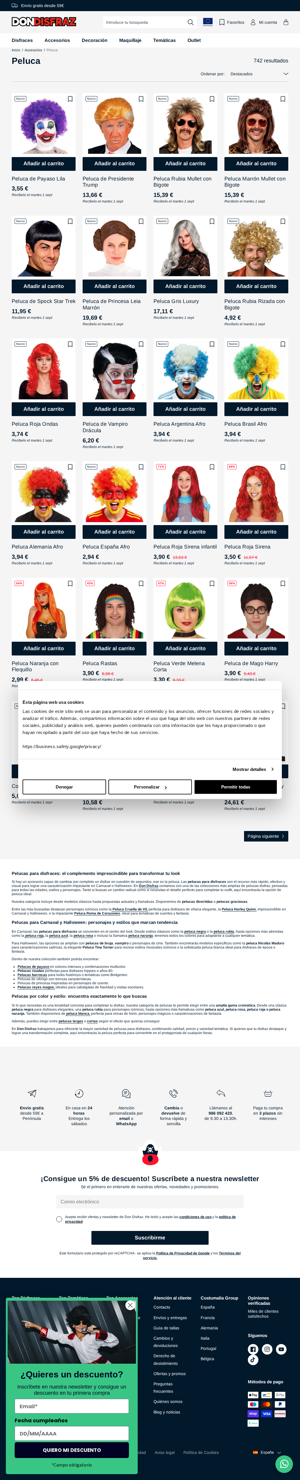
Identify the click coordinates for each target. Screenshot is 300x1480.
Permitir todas (235, 786)
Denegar (64, 786)
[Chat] (284, 1464)
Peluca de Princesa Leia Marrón (112, 304)
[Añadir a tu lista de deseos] (70, 99)
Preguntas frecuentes (163, 1388)
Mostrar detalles (249, 769)
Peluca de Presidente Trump (108, 182)
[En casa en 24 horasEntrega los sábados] (79, 1110)
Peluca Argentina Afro (179, 424)
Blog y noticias (167, 1412)
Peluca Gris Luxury (176, 301)
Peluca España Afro (106, 547)
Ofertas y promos (170, 1373)
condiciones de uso (195, 1217)
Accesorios (57, 40)
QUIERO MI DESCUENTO (72, 1450)
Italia (205, 1338)
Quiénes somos (168, 1401)
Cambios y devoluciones (166, 1342)
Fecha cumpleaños (41, 1420)
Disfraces (22, 40)
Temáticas (164, 40)
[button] (286, 22)
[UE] (208, 22)
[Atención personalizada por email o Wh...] (126, 1110)
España (208, 1307)
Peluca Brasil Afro (245, 424)
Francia (208, 1317)
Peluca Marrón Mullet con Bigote (255, 182)
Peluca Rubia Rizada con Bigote (254, 304)
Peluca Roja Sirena (247, 547)
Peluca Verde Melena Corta (179, 666)
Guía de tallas (166, 1328)
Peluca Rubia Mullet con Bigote (183, 182)
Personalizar (147, 786)
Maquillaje (130, 40)
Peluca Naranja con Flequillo (35, 666)
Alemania (209, 1328)
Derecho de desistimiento (166, 1359)
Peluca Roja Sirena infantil (185, 547)
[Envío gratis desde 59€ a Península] (32, 1110)
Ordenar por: (213, 73)
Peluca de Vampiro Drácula (105, 427)
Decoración (95, 40)
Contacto (162, 1307)
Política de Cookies (201, 1452)
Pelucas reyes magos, (36, 987)
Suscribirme (150, 1238)
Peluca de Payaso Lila (38, 179)
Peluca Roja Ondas (35, 424)
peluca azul (58, 936)
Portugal (208, 1348)
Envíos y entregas (170, 1317)
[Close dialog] (130, 1305)
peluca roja (34, 936)
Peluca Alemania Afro (37, 547)
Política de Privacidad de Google (183, 1253)
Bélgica (207, 1358)
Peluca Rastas (100, 663)
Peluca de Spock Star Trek (44, 301)
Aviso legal (165, 1452)
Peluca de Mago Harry (251, 663)
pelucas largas (71, 1021)
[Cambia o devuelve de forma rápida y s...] (174, 1110)
